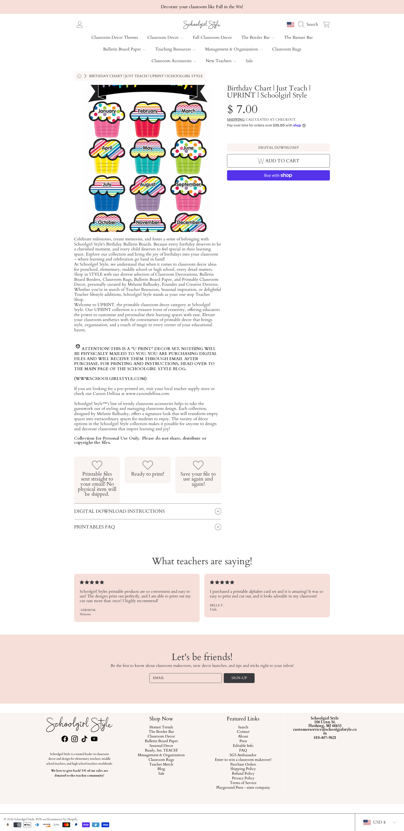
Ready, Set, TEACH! (161, 750)
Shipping (236, 120)
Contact (243, 732)
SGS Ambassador (243, 755)
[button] (309, 24)
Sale (161, 773)
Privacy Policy (243, 778)
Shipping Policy (243, 769)
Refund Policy (243, 773)
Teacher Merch (161, 764)
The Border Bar (256, 37)
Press (243, 741)
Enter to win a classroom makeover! (243, 760)
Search (243, 727)
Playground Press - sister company (243, 787)
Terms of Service (243, 783)
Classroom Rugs (161, 760)
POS (39, 819)
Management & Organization (232, 49)
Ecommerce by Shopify (62, 819)
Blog (161, 769)
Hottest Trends (161, 727)
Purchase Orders (243, 764)
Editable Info (243, 746)
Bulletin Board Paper (122, 49)
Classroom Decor (163, 37)
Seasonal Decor (161, 746)
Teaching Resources (173, 49)
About (243, 736)
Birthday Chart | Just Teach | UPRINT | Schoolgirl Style (146, 76)
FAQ (243, 750)
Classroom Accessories (172, 61)
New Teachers (219, 61)
